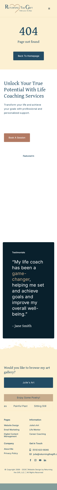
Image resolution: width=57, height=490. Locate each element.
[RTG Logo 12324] (19, 4)
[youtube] (40, 460)
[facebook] (30, 460)
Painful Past (17, 406)
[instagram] (35, 460)
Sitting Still (36, 406)
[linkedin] (45, 460)
